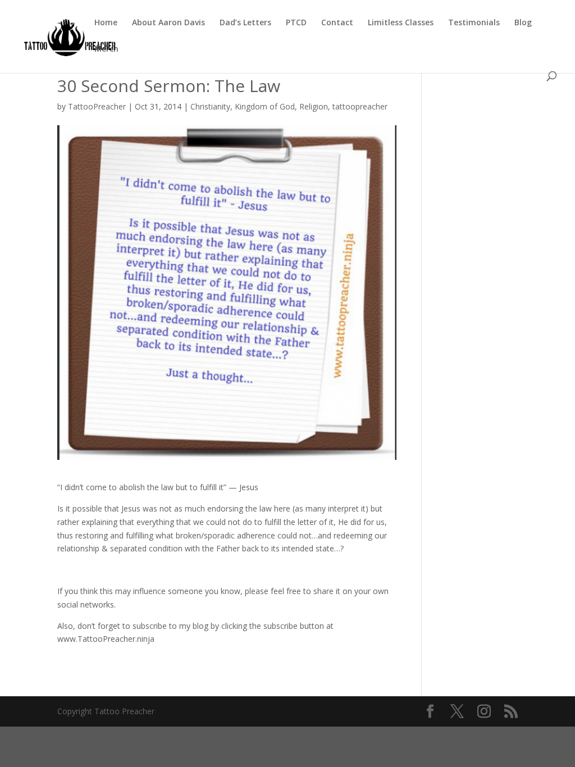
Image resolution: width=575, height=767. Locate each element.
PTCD (296, 23)
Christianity (210, 106)
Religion (313, 106)
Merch (106, 49)
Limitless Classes (400, 23)
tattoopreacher (359, 106)
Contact (337, 23)
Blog (523, 23)
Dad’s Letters (245, 23)
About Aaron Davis (168, 23)
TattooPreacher (97, 106)
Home (105, 23)
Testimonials (474, 23)
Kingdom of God (265, 106)
